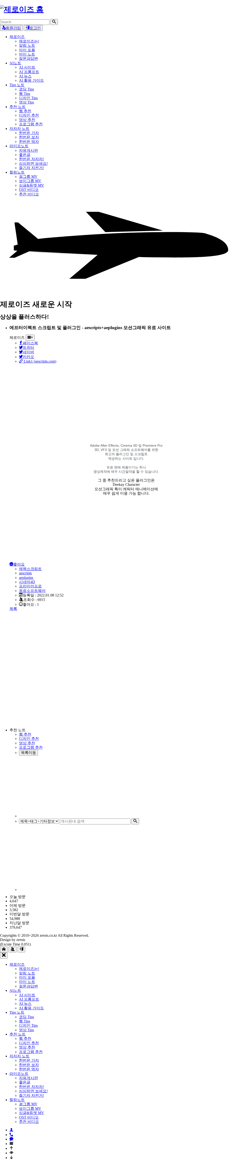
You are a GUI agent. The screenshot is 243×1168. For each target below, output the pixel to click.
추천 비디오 (29, 194)
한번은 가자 (29, 133)
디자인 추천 (29, 115)
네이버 (28, 352)
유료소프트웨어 (32, 591)
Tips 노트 (16, 85)
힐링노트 (17, 172)
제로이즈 (17, 37)
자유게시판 (28, 150)
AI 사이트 (27, 67)
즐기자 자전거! (31, 168)
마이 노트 (27, 54)
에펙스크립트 (30, 569)
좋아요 (19, 564)
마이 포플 (27, 50)
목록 (13, 609)
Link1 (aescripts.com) (39, 361)
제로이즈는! (29, 41)
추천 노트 (17, 107)
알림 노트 (27, 45)
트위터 (28, 347)
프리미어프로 (30, 586)
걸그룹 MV (28, 177)
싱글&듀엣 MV (31, 185)
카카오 (28, 357)
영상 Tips (26, 102)
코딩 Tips (26, 89)
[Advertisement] (126, 397)
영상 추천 (27, 120)
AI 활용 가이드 (31, 80)
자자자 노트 (19, 129)
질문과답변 (28, 59)
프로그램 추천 (31, 124)
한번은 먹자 (29, 142)
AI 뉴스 (25, 76)
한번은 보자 (29, 137)
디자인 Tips (28, 98)
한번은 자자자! (31, 159)
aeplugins (26, 578)
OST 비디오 (29, 190)
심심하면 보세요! (33, 163)
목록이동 (28, 753)
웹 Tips (24, 94)
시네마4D (27, 582)
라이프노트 (18, 146)
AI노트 (15, 63)
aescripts (25, 573)
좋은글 (24, 155)
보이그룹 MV (30, 181)
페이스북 (30, 343)
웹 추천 (25, 111)
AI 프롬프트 (29, 72)
